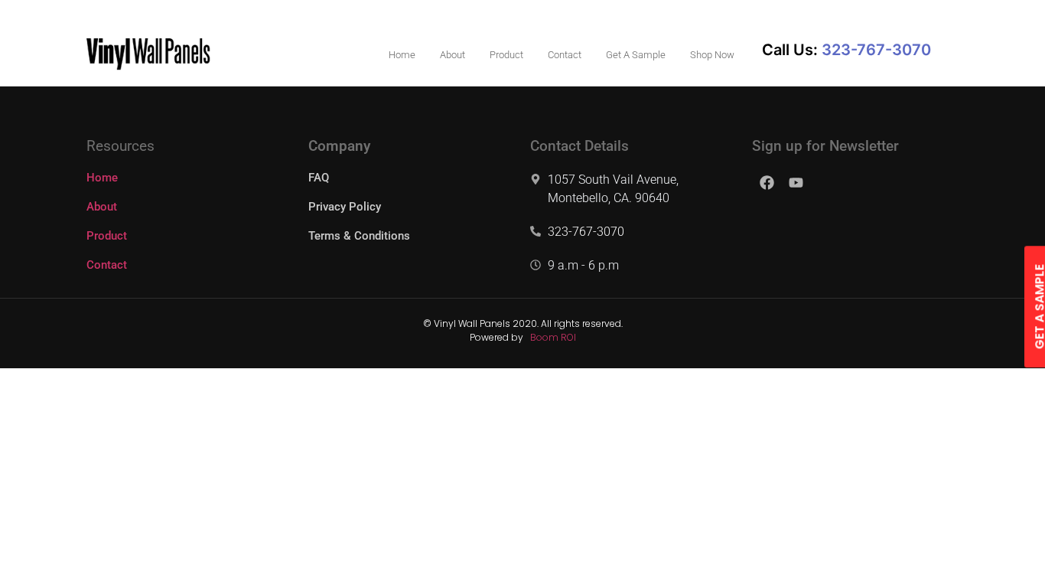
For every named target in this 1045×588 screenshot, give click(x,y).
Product (506, 54)
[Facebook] (766, 182)
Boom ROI (553, 337)
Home (402, 54)
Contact (564, 54)
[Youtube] (795, 182)
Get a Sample (636, 54)
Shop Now (712, 54)
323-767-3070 (586, 231)
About (452, 54)
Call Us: (846, 50)
